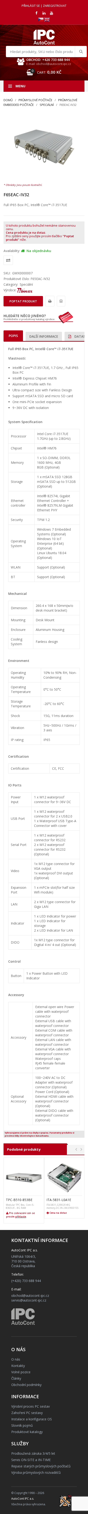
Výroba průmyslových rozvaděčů (36, 1472)
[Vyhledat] (81, 51)
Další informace (43, 336)
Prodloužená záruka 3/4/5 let (33, 1453)
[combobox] (46, 51)
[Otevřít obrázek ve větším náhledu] (44, 147)
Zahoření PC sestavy (27, 1412)
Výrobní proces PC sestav (30, 1406)
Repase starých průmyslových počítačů (41, 1466)
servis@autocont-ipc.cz (28, 1300)
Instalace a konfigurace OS (31, 1419)
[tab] (13, 335)
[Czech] (41, 19)
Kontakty (18, 1365)
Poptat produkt (23, 301)
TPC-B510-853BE (19, 1200)
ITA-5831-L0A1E (58, 1200)
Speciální (47, 105)
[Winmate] (24, 290)
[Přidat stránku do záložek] (60, 301)
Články (16, 1378)
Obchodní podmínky (26, 1384)
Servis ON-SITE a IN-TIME (31, 1460)
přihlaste (20, 1216)
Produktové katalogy (27, 1432)
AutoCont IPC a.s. (22, 1499)
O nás (15, 1359)
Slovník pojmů (22, 1425)
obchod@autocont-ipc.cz (30, 1295)
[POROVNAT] (8, 260)
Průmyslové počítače (35, 100)
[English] (47, 19)
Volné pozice (21, 1372)
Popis (13, 335)
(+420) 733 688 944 (26, 1280)
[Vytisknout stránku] (49, 301)
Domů (8, 100)
